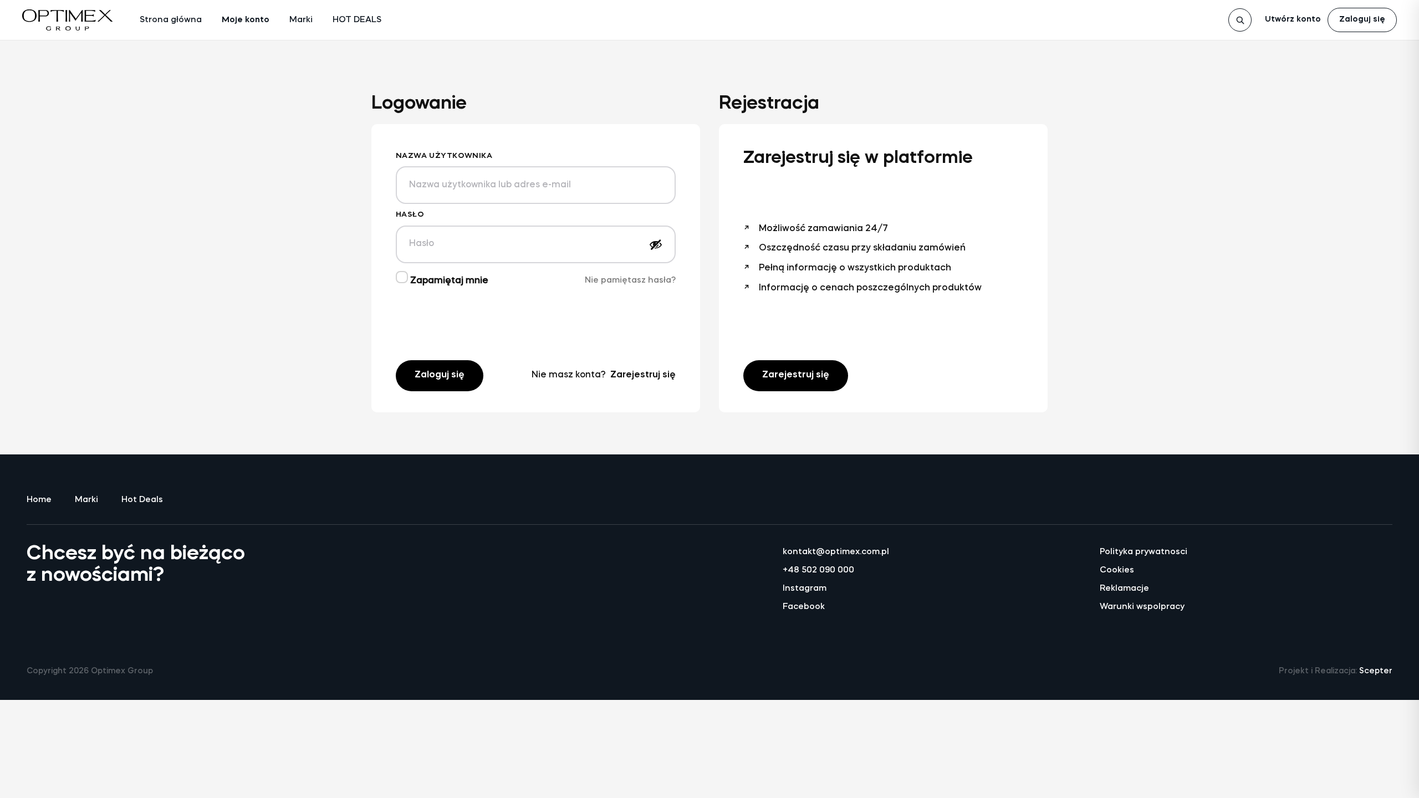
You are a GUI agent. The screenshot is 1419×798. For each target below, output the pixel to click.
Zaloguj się (1362, 20)
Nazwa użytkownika (444, 156)
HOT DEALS (357, 20)
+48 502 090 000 (818, 570)
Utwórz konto (1293, 20)
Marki (301, 20)
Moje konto (245, 20)
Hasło (410, 214)
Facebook (804, 607)
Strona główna (171, 20)
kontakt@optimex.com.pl (836, 552)
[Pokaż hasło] (656, 244)
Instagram (804, 589)
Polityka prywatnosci (1143, 552)
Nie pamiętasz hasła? (630, 281)
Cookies (1117, 570)
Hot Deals (142, 500)
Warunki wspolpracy (1142, 607)
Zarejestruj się (643, 375)
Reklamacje (1124, 589)
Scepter (1375, 671)
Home (39, 500)
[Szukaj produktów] (1240, 20)
